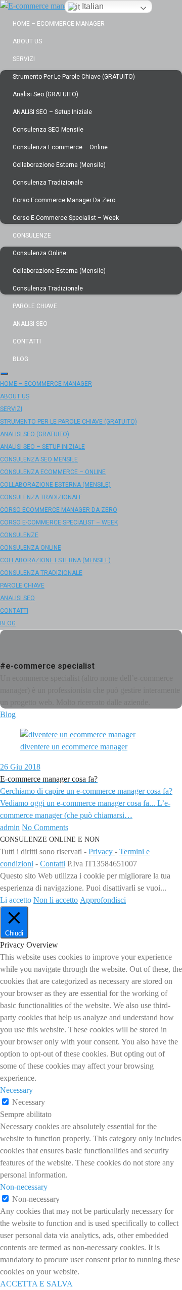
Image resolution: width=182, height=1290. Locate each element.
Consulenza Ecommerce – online (60, 147)
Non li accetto (55, 900)
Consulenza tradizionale (48, 182)
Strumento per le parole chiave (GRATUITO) (74, 76)
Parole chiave (35, 306)
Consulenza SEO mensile (48, 129)
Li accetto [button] (15, 900)
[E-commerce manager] (39, 6)
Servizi (24, 59)
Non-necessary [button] (24, 1187)
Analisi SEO (30, 323)
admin (10, 827)
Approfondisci (103, 900)
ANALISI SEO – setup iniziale (52, 111)
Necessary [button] (16, 1090)
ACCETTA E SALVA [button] (36, 1283)
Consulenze (32, 235)
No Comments (45, 827)
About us (27, 41)
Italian (92, 6)
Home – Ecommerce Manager (59, 23)
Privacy (101, 851)
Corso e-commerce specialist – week (66, 217)
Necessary (28, 1102)
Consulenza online (39, 253)
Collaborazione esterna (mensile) (59, 164)
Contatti (27, 341)
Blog (20, 359)
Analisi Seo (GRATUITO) (45, 94)
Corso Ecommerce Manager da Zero (64, 200)
